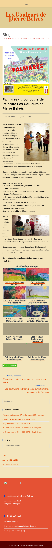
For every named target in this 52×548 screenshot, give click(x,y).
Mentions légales (11, 521)
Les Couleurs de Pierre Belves (26, 16)
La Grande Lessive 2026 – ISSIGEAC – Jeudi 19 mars (22, 432)
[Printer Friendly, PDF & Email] (10, 365)
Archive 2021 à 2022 (10, 460)
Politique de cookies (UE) (14, 531)
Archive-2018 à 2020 (10, 464)
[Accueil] (3, 38)
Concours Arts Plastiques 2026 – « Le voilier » (19, 419)
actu (4, 456)
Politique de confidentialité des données (20, 526)
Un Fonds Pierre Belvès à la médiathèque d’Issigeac (22, 428)
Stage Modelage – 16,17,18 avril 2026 (16, 423)
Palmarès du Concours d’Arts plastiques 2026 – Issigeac (23, 415)
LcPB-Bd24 (10, 116)
